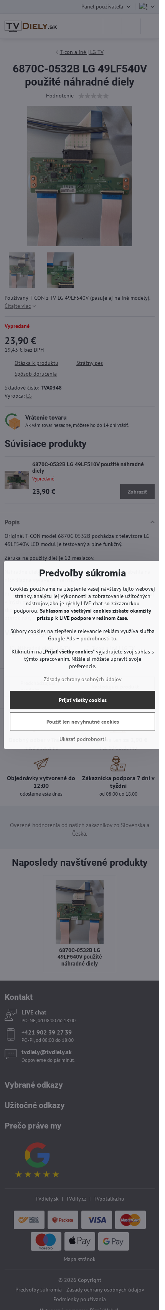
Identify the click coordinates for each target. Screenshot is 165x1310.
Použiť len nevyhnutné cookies (82, 721)
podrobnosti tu (98, 638)
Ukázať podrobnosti (82, 739)
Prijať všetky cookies (83, 700)
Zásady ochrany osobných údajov (83, 679)
